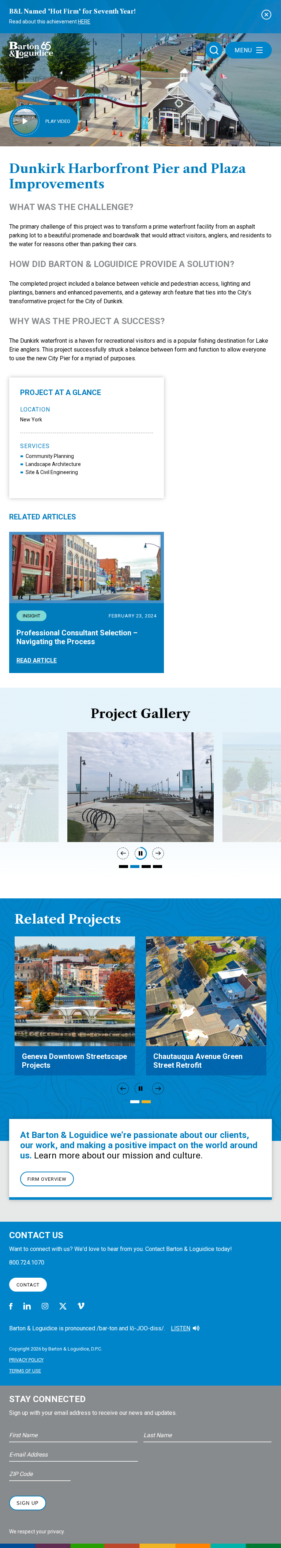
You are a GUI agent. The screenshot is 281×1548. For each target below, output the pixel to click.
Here (84, 22)
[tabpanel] (140, 787)
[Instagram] (45, 1306)
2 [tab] (134, 866)
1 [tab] (123, 866)
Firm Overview (47, 1179)
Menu (243, 50)
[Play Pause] (140, 853)
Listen (180, 1328)
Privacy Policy (26, 1360)
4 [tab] (157, 866)
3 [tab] (146, 866)
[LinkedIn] (27, 1306)
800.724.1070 (26, 1262)
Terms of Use (25, 1371)
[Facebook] (10, 1306)
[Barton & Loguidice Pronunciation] (196, 1329)
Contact (28, 1285)
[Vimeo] (81, 1306)
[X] (63, 1306)
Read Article (36, 660)
